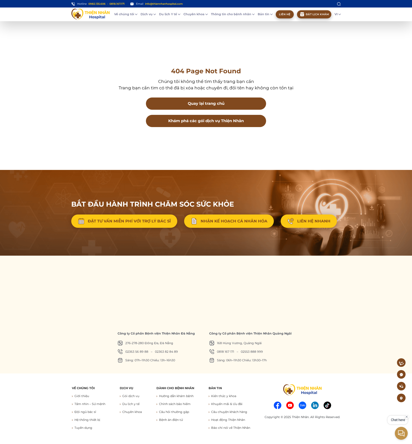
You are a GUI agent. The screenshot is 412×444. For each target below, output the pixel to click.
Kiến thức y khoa (223, 396)
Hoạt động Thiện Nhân (228, 420)
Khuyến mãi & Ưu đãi (226, 404)
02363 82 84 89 (166, 352)
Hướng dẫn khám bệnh (176, 396)
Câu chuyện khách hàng (229, 412)
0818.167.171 (117, 3)
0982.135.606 (97, 3)
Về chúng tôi (124, 14)
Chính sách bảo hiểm (175, 404)
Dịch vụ (147, 14)
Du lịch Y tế (168, 14)
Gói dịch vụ (130, 396)
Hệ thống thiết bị (87, 420)
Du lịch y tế (130, 404)
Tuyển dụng (83, 428)
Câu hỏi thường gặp (174, 412)
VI (336, 14)
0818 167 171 (225, 352)
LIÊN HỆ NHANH (313, 221)
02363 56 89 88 (136, 352)
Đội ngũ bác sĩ (85, 412)
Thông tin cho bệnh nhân (231, 14)
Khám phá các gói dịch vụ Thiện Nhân (206, 120)
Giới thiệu (81, 396)
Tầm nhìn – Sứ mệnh (89, 404)
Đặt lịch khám (317, 14)
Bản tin (264, 14)
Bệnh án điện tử (171, 420)
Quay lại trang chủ (206, 103)
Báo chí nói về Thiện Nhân (230, 428)
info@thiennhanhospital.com (164, 3)
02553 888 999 (252, 352)
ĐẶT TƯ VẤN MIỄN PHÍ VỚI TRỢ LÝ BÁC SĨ (129, 221)
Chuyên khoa (194, 14)
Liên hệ (285, 14)
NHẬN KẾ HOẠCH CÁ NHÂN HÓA (234, 221)
